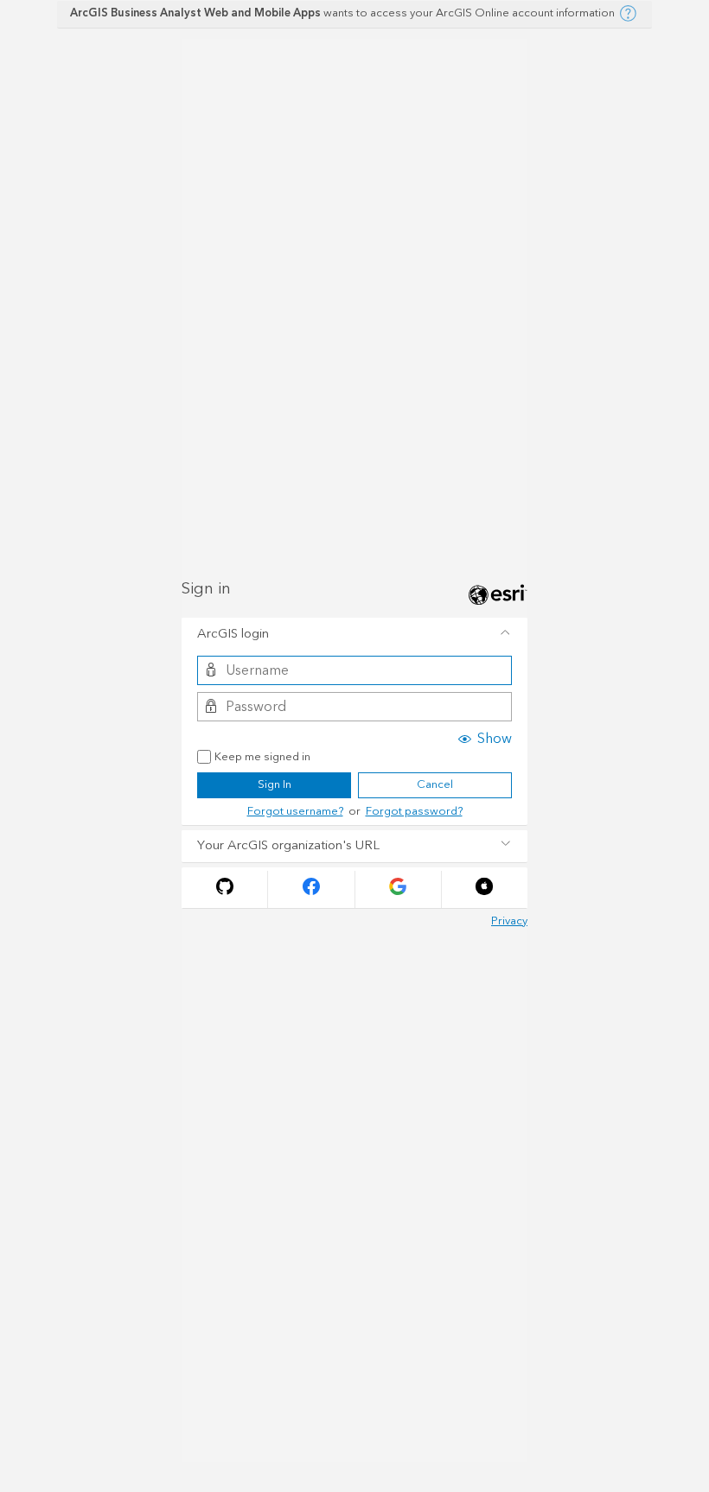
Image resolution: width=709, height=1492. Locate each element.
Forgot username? (295, 811)
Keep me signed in (262, 757)
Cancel (435, 784)
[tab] (354, 634)
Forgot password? (414, 811)
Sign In (274, 784)
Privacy (509, 920)
